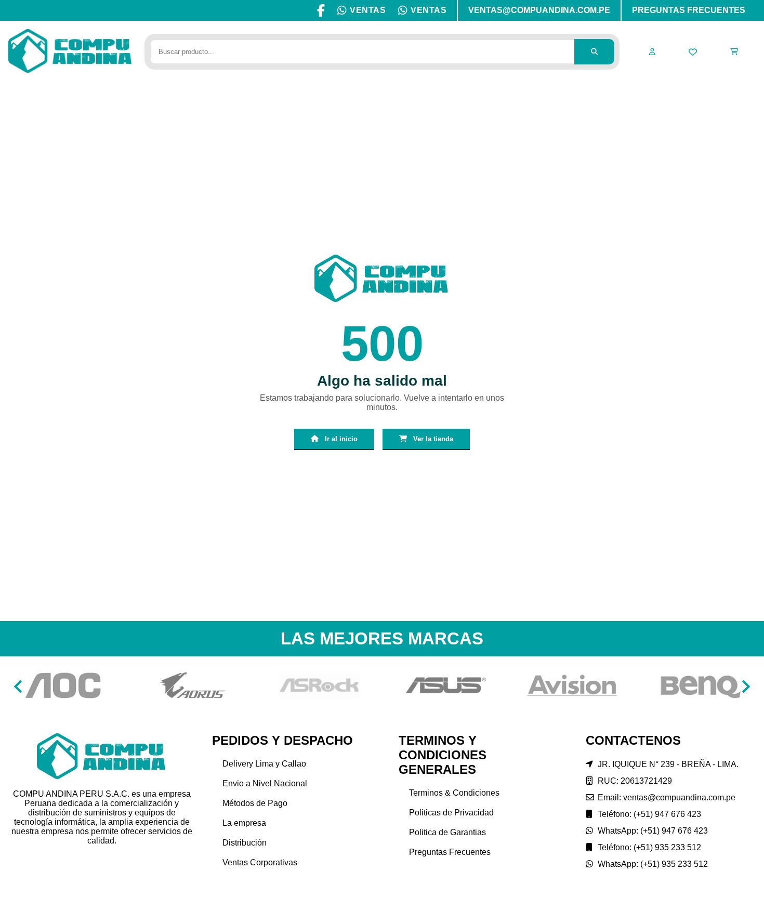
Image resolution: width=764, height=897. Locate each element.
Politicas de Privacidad (451, 812)
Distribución (244, 842)
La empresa (244, 823)
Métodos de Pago (254, 803)
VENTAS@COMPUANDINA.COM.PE (539, 10)
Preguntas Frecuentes (450, 852)
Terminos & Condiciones (454, 792)
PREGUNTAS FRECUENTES (688, 10)
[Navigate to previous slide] (18, 687)
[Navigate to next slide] (746, 687)
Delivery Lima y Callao (264, 763)
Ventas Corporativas (259, 862)
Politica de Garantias (447, 832)
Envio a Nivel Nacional (264, 783)
